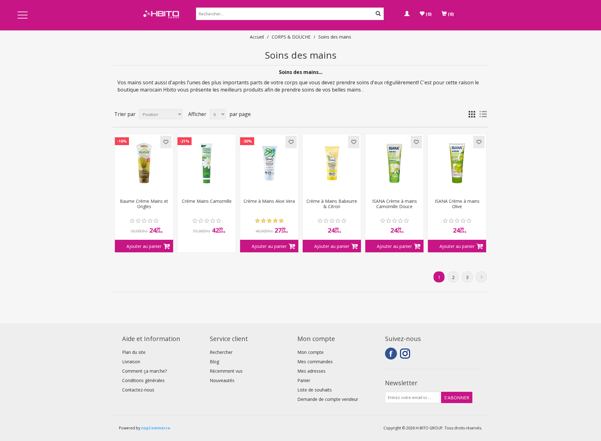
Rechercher (221, 352)
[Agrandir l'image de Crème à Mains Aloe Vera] (269, 163)
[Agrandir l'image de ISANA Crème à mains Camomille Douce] (394, 163)
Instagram (406, 354)
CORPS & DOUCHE (291, 37)
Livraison (131, 362)
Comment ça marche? (144, 371)
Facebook (391, 354)
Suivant (481, 276)
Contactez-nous (138, 390)
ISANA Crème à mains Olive (457, 204)
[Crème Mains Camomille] (206, 163)
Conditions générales (143, 380)
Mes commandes (315, 362)
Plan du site (134, 352)
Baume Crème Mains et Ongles (144, 204)
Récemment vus (226, 371)
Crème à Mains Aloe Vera (269, 201)
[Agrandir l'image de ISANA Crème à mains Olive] (457, 163)
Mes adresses (311, 371)
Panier (303, 380)
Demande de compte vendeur (327, 399)
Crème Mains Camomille (207, 201)
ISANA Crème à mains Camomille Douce (394, 204)
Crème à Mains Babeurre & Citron (331, 204)
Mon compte (310, 352)
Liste (483, 114)
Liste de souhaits (314, 390)
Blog (214, 362)
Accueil (257, 37)
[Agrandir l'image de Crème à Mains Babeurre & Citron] (332, 163)
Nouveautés (222, 380)
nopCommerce (155, 428)
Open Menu (22, 15)
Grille (471, 114)
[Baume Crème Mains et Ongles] (144, 163)
